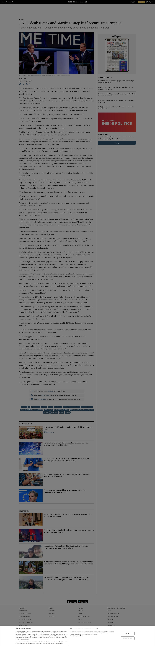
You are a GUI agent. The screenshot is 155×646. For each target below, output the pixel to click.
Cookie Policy (25, 639)
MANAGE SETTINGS (127, 638)
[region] (77, 636)
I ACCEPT (128, 633)
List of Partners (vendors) (76, 635)
